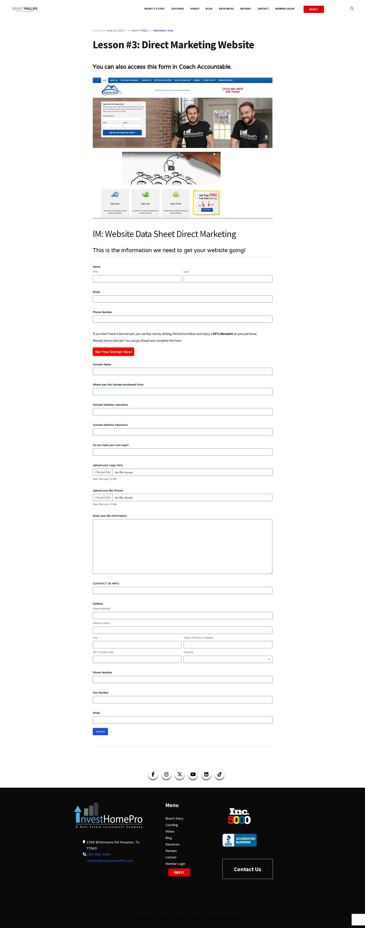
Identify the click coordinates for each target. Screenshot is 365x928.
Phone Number (102, 312)
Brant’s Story (154, 8)
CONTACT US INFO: (106, 583)
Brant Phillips (140, 30)
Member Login (284, 8)
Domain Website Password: (110, 425)
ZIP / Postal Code (103, 652)
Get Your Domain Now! (113, 352)
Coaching (177, 8)
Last (186, 271)
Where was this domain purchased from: (118, 384)
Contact (263, 8)
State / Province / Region (198, 637)
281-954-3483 (98, 854)
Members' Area (163, 30)
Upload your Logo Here (108, 465)
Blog (209, 8)
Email (96, 292)
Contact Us (247, 869)
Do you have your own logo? (111, 445)
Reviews (245, 8)
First (95, 271)
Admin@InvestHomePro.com (110, 860)
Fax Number (101, 692)
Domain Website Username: (110, 404)
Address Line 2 (101, 623)
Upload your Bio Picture (108, 490)
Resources (226, 8)
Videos (194, 8)
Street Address (102, 608)
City (95, 637)
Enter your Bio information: (110, 515)
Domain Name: (102, 364)
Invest (313, 9)
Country (188, 652)
